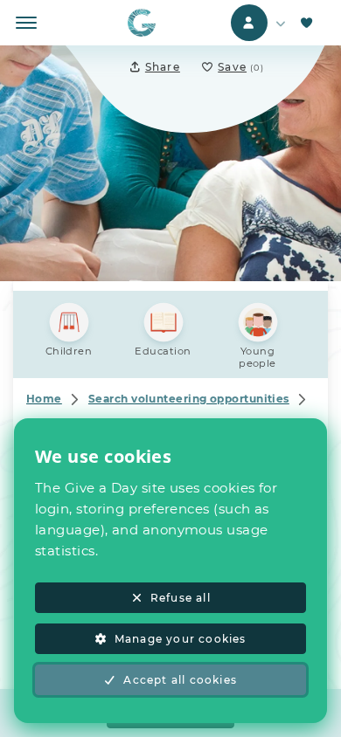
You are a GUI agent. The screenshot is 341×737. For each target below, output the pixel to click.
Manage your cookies (181, 638)
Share (162, 66)
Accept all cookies (180, 679)
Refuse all (180, 597)
